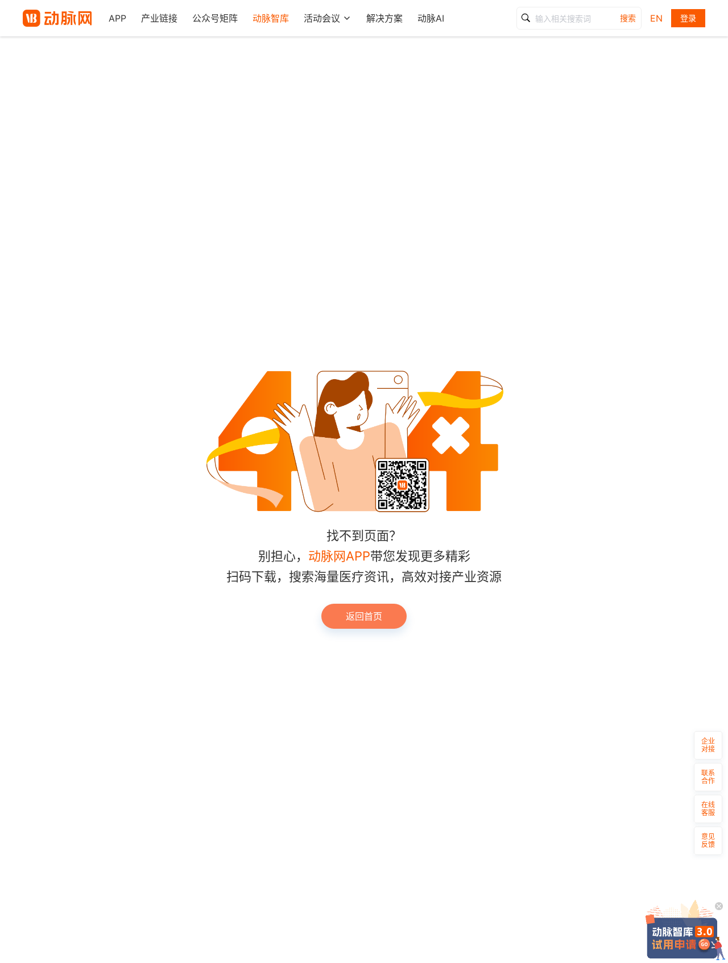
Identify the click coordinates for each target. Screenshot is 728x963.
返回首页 (364, 616)
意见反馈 (708, 840)
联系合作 (708, 777)
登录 (688, 18)
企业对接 (708, 745)
